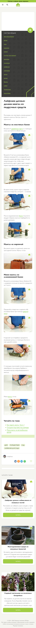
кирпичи (6, 48)
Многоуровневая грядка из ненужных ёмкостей (18, 547)
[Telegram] (21, 462)
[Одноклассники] (18, 462)
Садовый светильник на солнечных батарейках (18, 594)
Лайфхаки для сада (12, 448)
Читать (18, 515)
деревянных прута (17, 128)
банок (21, 216)
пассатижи (7, 93)
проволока (7, 89)
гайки (5, 85)
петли (5, 74)
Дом (6, 445)
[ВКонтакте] (15, 462)
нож (5, 44)
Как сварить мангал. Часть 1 (15, 425)
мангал (10, 396)
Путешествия (14, 445)
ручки (5, 78)
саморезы (7, 70)
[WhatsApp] (25, 462)
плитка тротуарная (10, 55)
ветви (5, 40)
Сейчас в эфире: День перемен (18, 1)
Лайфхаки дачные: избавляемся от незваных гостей (18, 501)
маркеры (6, 59)
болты (6, 82)
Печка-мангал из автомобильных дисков (17, 431)
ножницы (7, 63)
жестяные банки (9, 36)
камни (6, 51)
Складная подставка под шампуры (18, 427)
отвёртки (7, 67)
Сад (23, 445)
